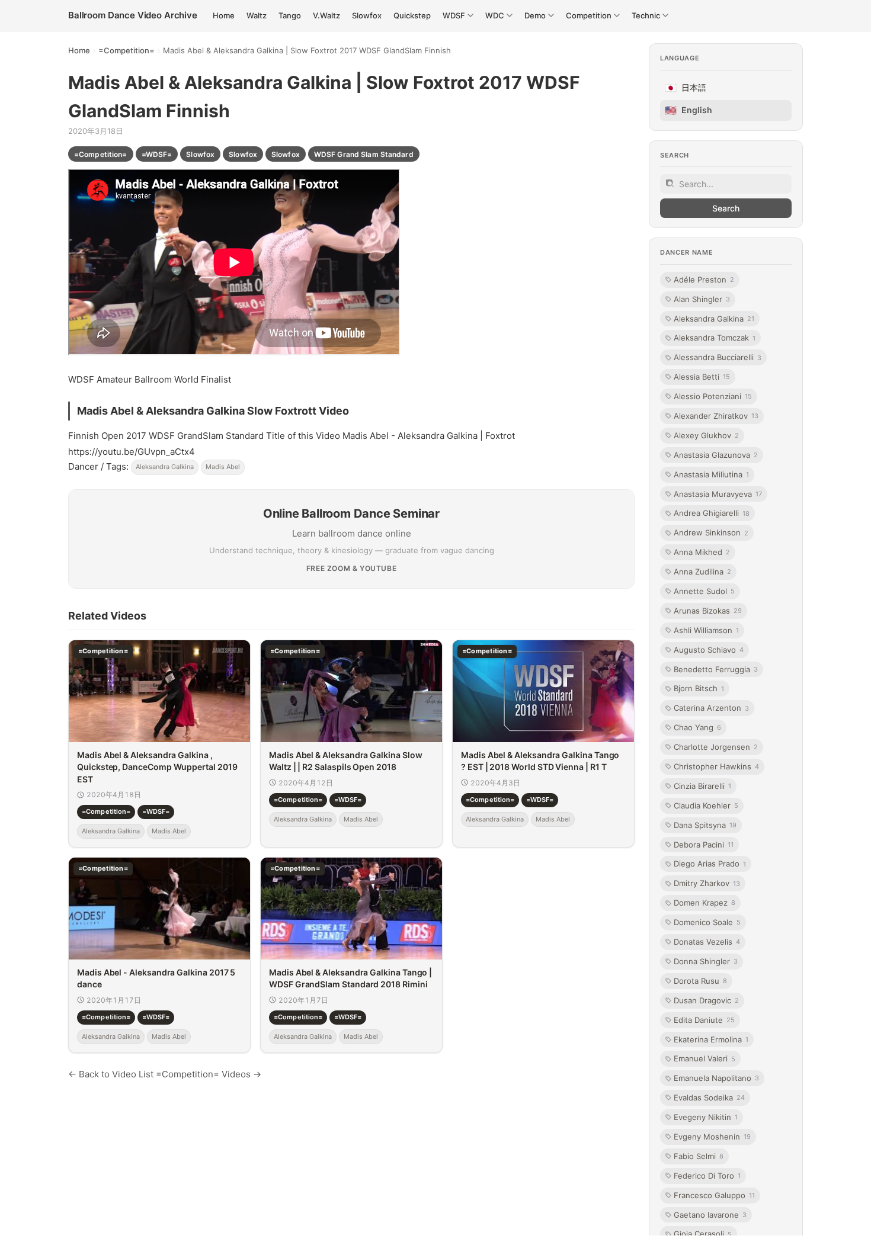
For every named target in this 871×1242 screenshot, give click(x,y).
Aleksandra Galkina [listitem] (714, 318)
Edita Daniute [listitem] (704, 1019)
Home (79, 50)
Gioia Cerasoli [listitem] (703, 1233)
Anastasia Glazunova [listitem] (716, 455)
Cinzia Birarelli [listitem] (702, 786)
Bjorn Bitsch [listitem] (699, 688)
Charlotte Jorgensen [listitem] (716, 747)
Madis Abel (223, 467)
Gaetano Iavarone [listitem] (710, 1214)
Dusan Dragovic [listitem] (706, 1000)
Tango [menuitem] (289, 15)
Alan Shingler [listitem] (702, 298)
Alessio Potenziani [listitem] (713, 396)
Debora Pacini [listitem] (704, 844)
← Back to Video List (110, 1074)
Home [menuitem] (224, 15)
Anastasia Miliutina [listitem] (711, 474)
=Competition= (126, 50)
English (688, 110)
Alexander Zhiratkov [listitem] (716, 416)
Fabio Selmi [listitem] (698, 1156)
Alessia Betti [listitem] (702, 376)
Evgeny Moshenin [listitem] (712, 1136)
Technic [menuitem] (646, 15)
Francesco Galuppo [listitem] (714, 1194)
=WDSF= (157, 154)
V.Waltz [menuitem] (326, 15)
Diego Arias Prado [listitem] (710, 863)
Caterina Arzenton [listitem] (711, 708)
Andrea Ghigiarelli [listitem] (712, 513)
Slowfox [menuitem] (367, 15)
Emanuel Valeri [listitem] (704, 1058)
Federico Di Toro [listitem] (707, 1175)
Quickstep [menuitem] (412, 15)
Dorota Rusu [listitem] (700, 981)
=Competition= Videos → (208, 1074)
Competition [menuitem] (588, 15)
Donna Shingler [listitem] (706, 961)
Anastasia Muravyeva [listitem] (718, 493)
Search (725, 208)
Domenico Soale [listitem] (707, 922)
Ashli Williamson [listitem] (706, 630)
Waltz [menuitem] (256, 15)
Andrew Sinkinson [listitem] (711, 532)
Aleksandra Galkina (165, 467)
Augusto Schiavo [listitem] (709, 649)
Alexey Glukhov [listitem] (706, 435)
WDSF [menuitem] (454, 15)
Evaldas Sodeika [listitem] (709, 1097)
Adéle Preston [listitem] (704, 279)
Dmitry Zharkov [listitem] (707, 883)
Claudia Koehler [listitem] (706, 805)
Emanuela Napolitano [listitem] (716, 1078)
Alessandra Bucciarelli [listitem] (717, 357)
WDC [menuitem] (494, 15)
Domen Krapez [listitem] (704, 902)
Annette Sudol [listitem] (704, 591)
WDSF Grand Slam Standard (364, 154)
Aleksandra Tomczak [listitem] (714, 337)
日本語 (685, 88)
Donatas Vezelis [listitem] (707, 941)
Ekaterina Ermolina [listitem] (711, 1039)
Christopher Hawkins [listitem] (716, 766)
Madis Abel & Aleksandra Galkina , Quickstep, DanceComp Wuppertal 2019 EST (157, 767)
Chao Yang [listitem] (697, 727)
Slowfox (200, 154)
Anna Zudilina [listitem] (702, 571)
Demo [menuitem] (535, 15)
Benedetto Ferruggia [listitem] (716, 668)
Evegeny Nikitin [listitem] (706, 1117)
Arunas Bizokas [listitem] (708, 610)
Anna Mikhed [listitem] (702, 552)
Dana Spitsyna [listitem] (705, 825)
